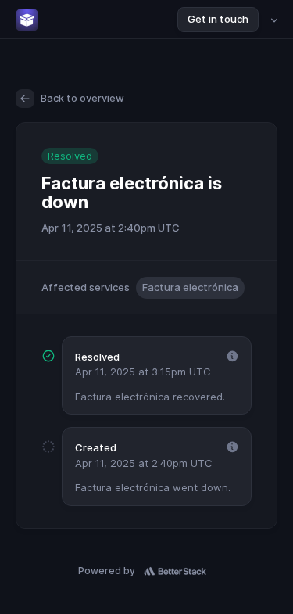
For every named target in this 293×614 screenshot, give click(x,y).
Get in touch (218, 19)
